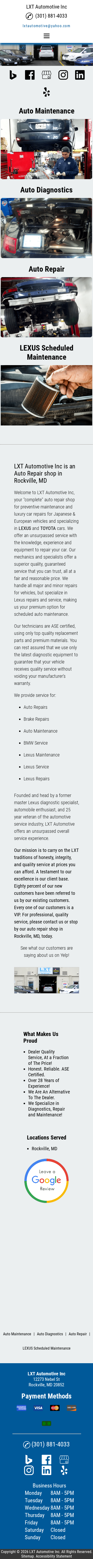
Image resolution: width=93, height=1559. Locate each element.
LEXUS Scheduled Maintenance (47, 1348)
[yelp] (46, 92)
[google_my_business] (46, 75)
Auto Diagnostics (50, 1334)
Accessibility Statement (54, 1556)
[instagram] (63, 75)
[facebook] (29, 75)
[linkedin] (80, 75)
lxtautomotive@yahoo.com (46, 26)
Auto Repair (78, 1334)
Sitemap (27, 1556)
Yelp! (65, 955)
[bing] (13, 75)
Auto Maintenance (17, 1334)
